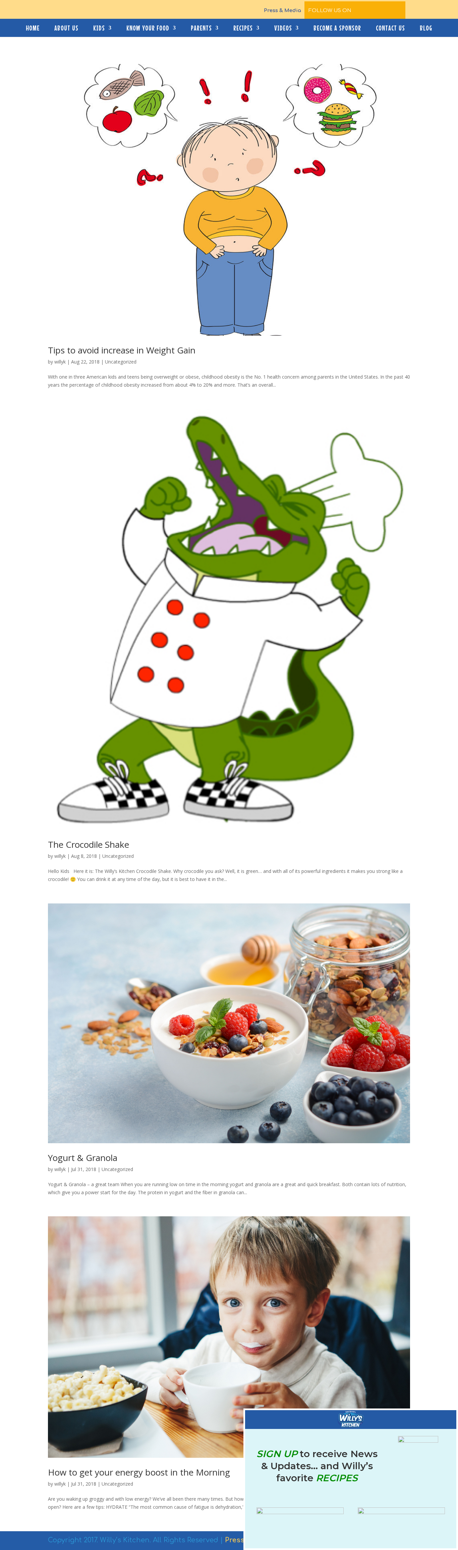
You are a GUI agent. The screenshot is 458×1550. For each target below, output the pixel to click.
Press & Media (282, 10)
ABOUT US (66, 28)
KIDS (99, 28)
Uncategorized (120, 361)
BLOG (426, 28)
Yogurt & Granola (82, 1158)
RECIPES (243, 28)
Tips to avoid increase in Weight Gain (121, 350)
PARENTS (201, 28)
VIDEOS (283, 28)
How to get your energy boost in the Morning (139, 1472)
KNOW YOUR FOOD (147, 28)
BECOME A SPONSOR (337, 28)
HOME (33, 28)
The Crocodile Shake (88, 844)
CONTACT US (390, 28)
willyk (60, 361)
